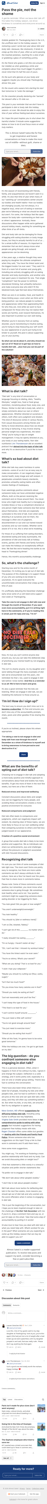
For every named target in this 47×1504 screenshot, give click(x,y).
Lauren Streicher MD (14, 1325)
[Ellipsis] (44, 1325)
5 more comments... (9, 1389)
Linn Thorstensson (20, 443)
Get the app (34, 1494)
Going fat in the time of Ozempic (16, 1424)
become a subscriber (11, 709)
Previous (8, 1290)
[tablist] (11, 1305)
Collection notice (38, 1488)
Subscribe (34, 3)
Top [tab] (4, 1400)
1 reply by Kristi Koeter (17, 1354)
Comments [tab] (7, 1305)
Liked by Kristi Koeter (15, 1328)
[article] (23, 1412)
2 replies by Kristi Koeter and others (21, 1379)
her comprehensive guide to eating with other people (22, 1123)
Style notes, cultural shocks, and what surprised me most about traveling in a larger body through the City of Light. (16, 1412)
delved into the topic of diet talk (28, 446)
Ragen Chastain (9, 1131)
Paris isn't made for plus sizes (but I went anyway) (18, 1407)
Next (40, 1290)
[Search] (43, 1399)
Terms (28, 1488)
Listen (42, 29)
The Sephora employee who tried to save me (18, 1441)
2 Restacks (27, 1275)
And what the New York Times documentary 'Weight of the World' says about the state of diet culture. (18, 1428)
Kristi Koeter (11, 27)
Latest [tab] (10, 1400)
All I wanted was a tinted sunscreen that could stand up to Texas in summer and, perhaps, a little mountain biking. (17, 1446)
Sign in (42, 3)
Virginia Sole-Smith (10, 1120)
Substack (12, 1499)
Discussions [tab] (18, 1400)
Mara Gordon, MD (9, 1111)
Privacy (22, 1488)
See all (6, 1458)
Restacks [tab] (16, 1305)
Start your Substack (17, 1494)
